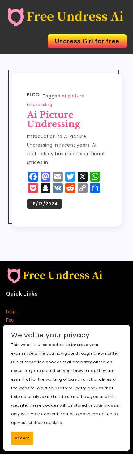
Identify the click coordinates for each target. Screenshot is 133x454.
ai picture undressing (53, 119)
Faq (10, 320)
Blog (33, 95)
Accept (22, 438)
